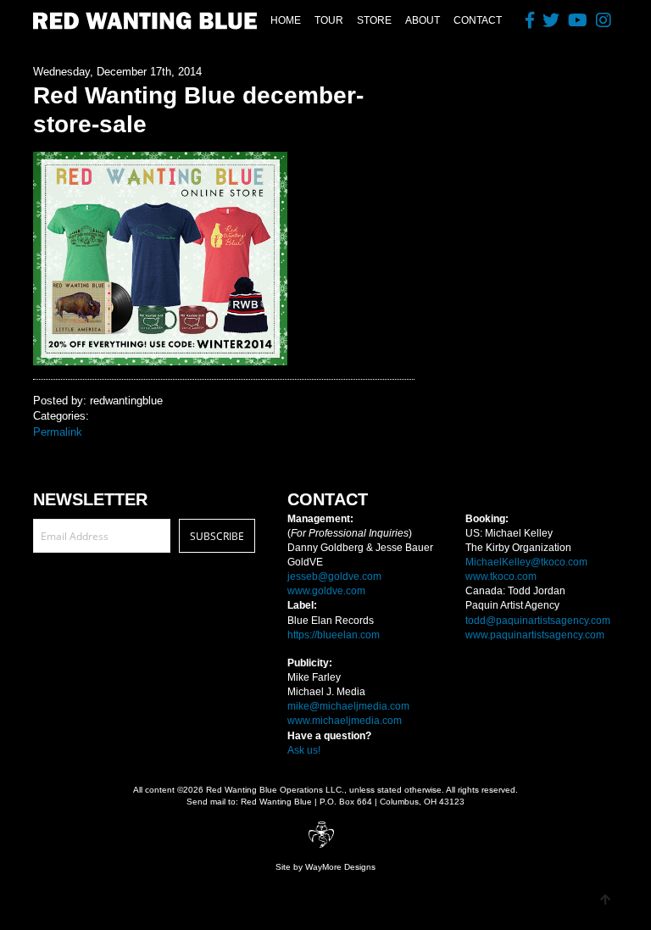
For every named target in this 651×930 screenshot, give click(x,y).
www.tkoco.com (501, 576)
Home (285, 20)
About (422, 20)
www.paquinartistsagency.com (534, 635)
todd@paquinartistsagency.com (537, 620)
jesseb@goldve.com (334, 576)
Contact (477, 20)
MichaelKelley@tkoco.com (526, 562)
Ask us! (303, 750)
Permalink (57, 432)
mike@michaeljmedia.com (348, 706)
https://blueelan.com (333, 635)
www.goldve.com (326, 591)
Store (374, 20)
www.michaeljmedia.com (344, 721)
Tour (328, 20)
